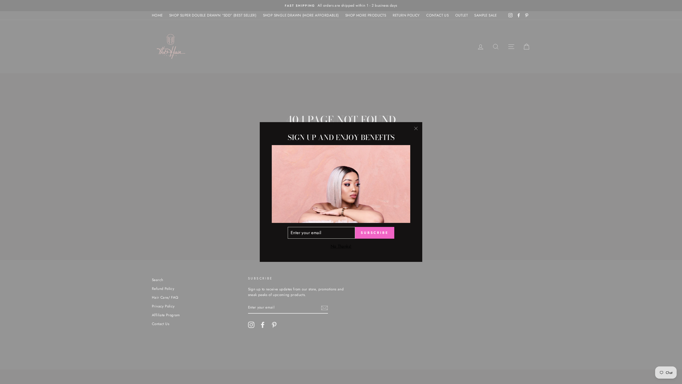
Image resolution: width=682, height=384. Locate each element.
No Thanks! (341, 246)
